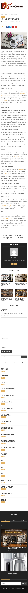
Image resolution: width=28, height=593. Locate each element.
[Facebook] (11, 591)
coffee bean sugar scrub (6, 218)
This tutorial (6, 173)
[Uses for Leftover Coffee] (14, 40)
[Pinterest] (15, 591)
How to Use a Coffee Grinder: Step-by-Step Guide (5, 285)
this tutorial (16, 156)
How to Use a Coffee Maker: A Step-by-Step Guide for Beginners (17, 572)
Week (5, 520)
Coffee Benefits (6, 402)
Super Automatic (7, 487)
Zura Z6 (3, 500)
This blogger (23, 75)
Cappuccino (5, 369)
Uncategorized (6, 493)
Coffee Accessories (8, 388)
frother (4, 454)
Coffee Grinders (6, 408)
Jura (2, 460)
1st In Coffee (5, 21)
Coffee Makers (6, 415)
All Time (22, 520)
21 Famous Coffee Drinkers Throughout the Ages (11, 524)
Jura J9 (3, 467)
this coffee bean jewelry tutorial (8, 190)
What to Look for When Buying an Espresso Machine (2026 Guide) (20, 300)
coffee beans (21, 169)
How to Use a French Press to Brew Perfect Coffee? (21, 284)
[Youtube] (17, 591)
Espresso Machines (8, 441)
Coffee (6, 14)
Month (14, 520)
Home (2, 14)
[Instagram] (13, 591)
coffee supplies (6, 421)
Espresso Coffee (7, 428)
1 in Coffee (4, 100)
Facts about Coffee (8, 447)
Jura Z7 (3, 474)
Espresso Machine (7, 434)
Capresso (4, 375)
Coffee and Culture (8, 395)
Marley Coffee (6, 480)
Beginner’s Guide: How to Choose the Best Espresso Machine (6, 300)
